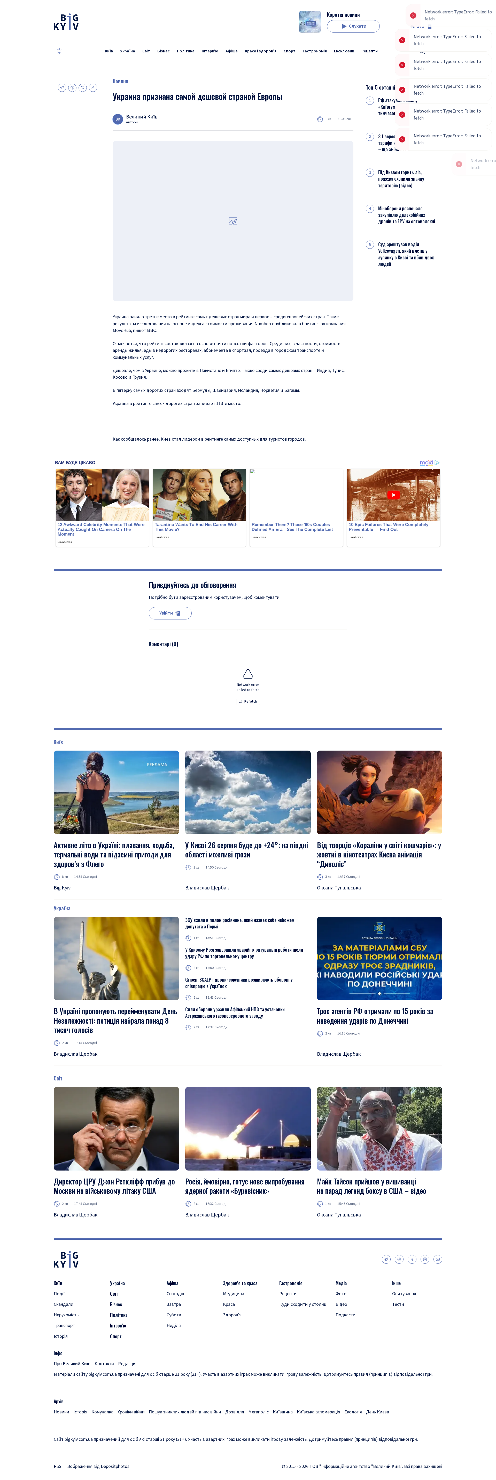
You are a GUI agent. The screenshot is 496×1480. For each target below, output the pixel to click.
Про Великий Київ (72, 1363)
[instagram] (425, 1259)
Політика (186, 51)
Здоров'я (232, 1315)
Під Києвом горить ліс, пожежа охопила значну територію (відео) (401, 178)
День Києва (377, 1412)
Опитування (404, 1294)
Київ (109, 51)
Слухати (357, 26)
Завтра (174, 1304)
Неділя (174, 1325)
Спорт (290, 51)
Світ (146, 51)
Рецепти (369, 51)
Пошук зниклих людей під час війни (185, 1412)
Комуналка (102, 1412)
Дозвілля (234, 1412)
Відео (341, 1304)
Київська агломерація (318, 1412)
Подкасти (345, 1315)
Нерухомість (66, 1315)
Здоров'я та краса (240, 1283)
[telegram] (386, 1259)
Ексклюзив (344, 51)
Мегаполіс (258, 1412)
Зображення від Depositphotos (98, 1466)
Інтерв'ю (210, 51)
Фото (341, 1294)
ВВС (151, 330)
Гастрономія (315, 51)
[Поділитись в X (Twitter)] (83, 88)
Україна (127, 51)
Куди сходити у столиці (303, 1304)
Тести (398, 1304)
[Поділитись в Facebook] (72, 88)
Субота (174, 1315)
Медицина (233, 1294)
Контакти (104, 1363)
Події (59, 1294)
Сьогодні (175, 1294)
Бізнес (163, 51)
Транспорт (64, 1325)
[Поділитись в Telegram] (62, 88)
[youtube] (437, 1259)
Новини (120, 81)
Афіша (232, 51)
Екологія (353, 1412)
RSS (57, 1466)
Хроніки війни (131, 1412)
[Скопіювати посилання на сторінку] (93, 88)
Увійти (417, 26)
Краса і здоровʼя (260, 51)
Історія (61, 1336)
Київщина (283, 1412)
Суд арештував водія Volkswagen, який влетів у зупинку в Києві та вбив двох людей (406, 254)
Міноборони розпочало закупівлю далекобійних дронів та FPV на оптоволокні (406, 215)
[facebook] (399, 1259)
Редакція (127, 1363)
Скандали (63, 1304)
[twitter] (412, 1259)
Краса (229, 1304)
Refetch (250, 701)
